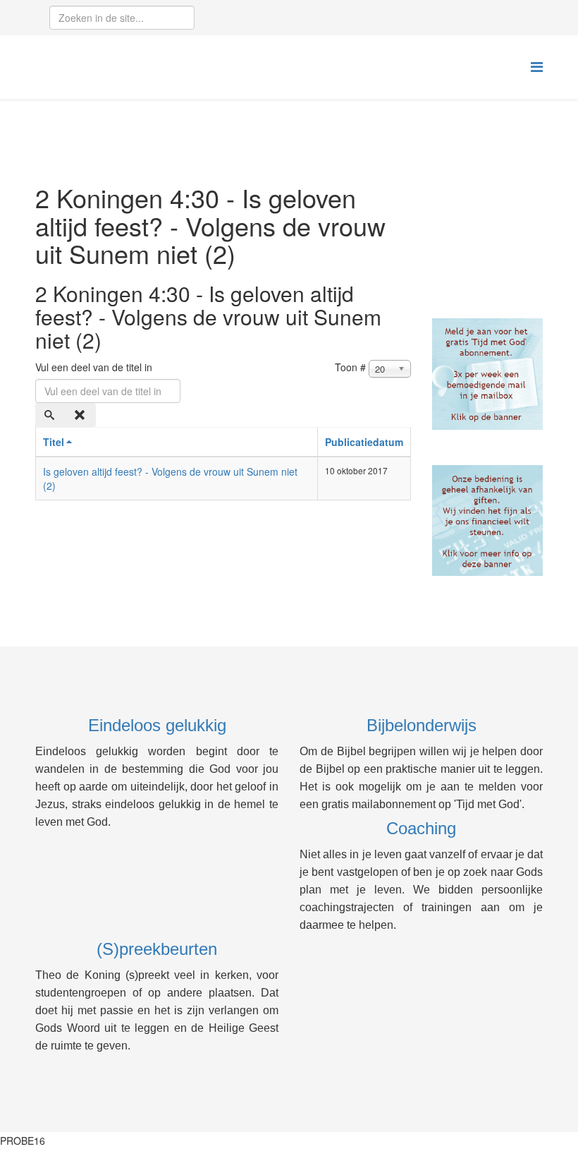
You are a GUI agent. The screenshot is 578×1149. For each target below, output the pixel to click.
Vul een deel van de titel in (95, 367)
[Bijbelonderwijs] (487, 374)
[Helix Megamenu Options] (537, 66)
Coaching (421, 828)
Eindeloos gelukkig (157, 725)
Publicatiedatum (364, 442)
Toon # (350, 367)
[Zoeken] (50, 415)
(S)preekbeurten (157, 948)
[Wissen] (81, 415)
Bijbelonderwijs (421, 725)
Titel (53, 442)
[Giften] (487, 521)
